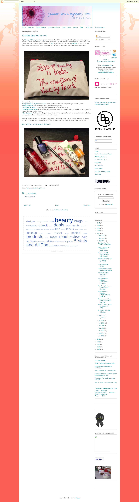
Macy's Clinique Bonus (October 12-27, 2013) (105, 306)
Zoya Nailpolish (28, 105)
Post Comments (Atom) (61, 210)
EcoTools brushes (100, 360)
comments (72, 225)
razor (53, 237)
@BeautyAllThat (107, 65)
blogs (78, 221)
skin (49, 241)
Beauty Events (66, 27)
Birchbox (74, 43)
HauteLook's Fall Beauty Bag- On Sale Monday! (103, 254)
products (34, 236)
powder (85, 233)
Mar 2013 (102, 331)
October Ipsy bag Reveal (103, 265)
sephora (38, 242)
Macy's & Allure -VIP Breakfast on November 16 (104, 248)
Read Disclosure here (106, 71)
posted (75, 232)
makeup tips (106, 55)
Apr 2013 (101, 328)
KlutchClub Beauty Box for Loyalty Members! (105, 260)
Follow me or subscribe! (106, 72)
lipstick (81, 229)
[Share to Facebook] (56, 185)
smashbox (56, 242)
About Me (31, 27)
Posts (99, 36)
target (68, 241)
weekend (72, 246)
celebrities (31, 225)
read (63, 236)
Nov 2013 (102, 238)
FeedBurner (109, 204)
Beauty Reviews (41, 27)
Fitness (75, 27)
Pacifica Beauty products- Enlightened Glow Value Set (104, 294)
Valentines (98, 162)
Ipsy (52, 43)
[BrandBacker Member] (105, 130)
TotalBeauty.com (100, 27)
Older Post (87, 205)
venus (62, 246)
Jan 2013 (102, 336)
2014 (98, 231)
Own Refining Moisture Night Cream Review (105, 269)
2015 (98, 228)
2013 (98, 233)
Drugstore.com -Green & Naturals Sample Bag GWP (104, 300)
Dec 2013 (102, 235)
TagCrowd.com (59, 250)
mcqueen (48, 233)
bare (51, 221)
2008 (98, 349)
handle (63, 229)
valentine (54, 245)
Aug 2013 (102, 318)
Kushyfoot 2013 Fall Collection (104, 311)
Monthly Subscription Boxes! (103, 154)
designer (31, 221)
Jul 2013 (101, 320)
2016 (98, 225)
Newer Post (27, 205)
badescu (45, 222)
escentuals (38, 229)
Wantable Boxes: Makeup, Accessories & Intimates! (103, 281)
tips (72, 242)
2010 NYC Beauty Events (102, 171)
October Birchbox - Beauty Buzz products (103, 274)
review (75, 237)
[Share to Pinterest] (58, 185)
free (57, 229)
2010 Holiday (99, 165)
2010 (98, 344)
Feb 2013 (102, 333)
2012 (98, 339)
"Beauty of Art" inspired (34, 40)
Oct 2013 (102, 241)
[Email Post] (46, 185)
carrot (85, 222)
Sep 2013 (102, 315)
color (50, 226)
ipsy (28, 188)
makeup (31, 232)
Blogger (78, 498)
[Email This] (50, 185)
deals (59, 224)
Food (81, 27)
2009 (98, 347)
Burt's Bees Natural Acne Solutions (105, 370)
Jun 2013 (102, 323)
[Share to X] (54, 185)
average (39, 222)
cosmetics (84, 226)
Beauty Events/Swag (101, 394)
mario (41, 233)
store (62, 242)
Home (24, 27)
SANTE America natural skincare (104, 363)
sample (31, 241)
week (67, 246)
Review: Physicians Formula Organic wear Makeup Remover (106, 374)
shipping (43, 242)
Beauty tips (99, 55)
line (76, 229)
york (76, 246)
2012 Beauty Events (101, 157)
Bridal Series (89, 27)
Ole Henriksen (27, 113)
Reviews (111, 392)
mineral (58, 233)
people (66, 233)
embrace (29, 229)
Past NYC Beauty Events (102, 160)
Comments (100, 39)
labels (70, 229)
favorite (52, 229)
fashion (46, 229)
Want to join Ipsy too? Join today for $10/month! (36, 124)
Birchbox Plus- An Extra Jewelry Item (104, 243)
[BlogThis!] (52, 185)
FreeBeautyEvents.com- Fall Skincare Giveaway (105, 287)
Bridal (104, 396)
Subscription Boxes (54, 27)
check (43, 225)
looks (85, 229)
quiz (46, 237)
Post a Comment (30, 197)
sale (84, 237)
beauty (64, 220)
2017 (98, 223)
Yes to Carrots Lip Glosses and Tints (106, 382)
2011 (98, 342)
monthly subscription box (37, 188)
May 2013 (102, 325)
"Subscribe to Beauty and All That (106, 388)
